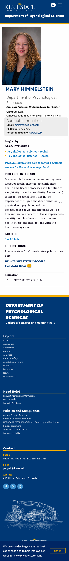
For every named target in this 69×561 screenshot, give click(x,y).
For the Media (9, 399)
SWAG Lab (35, 132)
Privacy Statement (12, 425)
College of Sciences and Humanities (29, 322)
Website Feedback (12, 403)
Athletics (7, 354)
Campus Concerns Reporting (17, 418)
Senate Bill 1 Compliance (15, 429)
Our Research (9, 376)
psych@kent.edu (14, 468)
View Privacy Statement (28, 555)
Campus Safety (10, 358)
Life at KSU (8, 365)
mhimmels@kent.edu (27, 125)
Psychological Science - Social (27, 151)
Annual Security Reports (15, 415)
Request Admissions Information (19, 395)
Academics (8, 344)
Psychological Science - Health (28, 155)
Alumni (6, 351)
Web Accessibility (11, 433)
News (6, 372)
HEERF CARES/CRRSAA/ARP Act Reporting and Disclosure (31, 422)
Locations (8, 369)
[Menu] (60, 5)
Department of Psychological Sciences (34, 15)
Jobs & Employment (13, 362)
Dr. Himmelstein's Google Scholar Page (25, 263)
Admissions (8, 347)
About (6, 340)
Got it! (57, 551)
